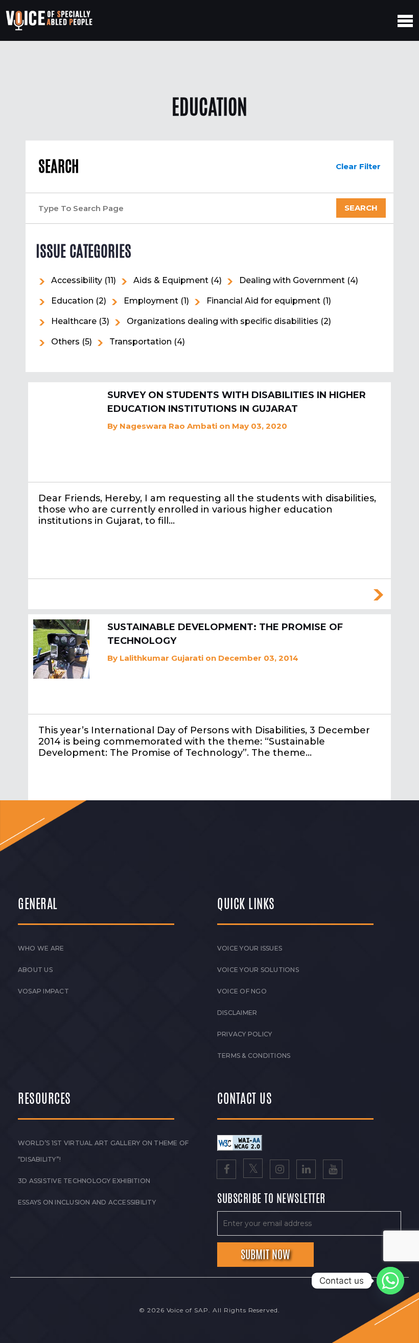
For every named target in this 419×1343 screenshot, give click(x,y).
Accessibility (76, 280)
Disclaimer (237, 1012)
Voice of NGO (242, 991)
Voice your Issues (249, 948)
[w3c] (239, 1142)
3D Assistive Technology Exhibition (84, 1181)
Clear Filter (358, 166)
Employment (151, 301)
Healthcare (74, 321)
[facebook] (226, 1170)
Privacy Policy (244, 1034)
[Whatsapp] (390, 1280)
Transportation (140, 341)
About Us (35, 970)
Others (65, 341)
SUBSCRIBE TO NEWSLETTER (271, 1199)
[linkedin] (306, 1170)
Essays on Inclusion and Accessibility (87, 1202)
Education (72, 301)
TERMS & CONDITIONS (253, 1055)
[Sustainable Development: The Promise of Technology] (61, 649)
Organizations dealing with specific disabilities (222, 321)
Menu (405, 21)
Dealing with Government (292, 280)
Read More (378, 595)
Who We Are (41, 948)
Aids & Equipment (170, 280)
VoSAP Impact (43, 991)
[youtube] (332, 1170)
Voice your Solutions (258, 970)
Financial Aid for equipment (263, 301)
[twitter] (253, 1170)
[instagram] (279, 1170)
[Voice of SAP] (50, 20)
